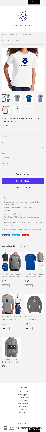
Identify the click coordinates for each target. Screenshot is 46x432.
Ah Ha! (25, 423)
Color (3, 143)
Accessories (23, 406)
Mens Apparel (23, 395)
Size (3, 153)
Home (4, 34)
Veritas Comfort (27, 34)
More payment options (23, 187)
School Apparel (23, 403)
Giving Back (23, 409)
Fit (2, 133)
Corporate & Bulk (23, 398)
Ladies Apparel (23, 392)
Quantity (5, 164)
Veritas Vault (14, 34)
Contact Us (23, 412)
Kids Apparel (23, 400)
